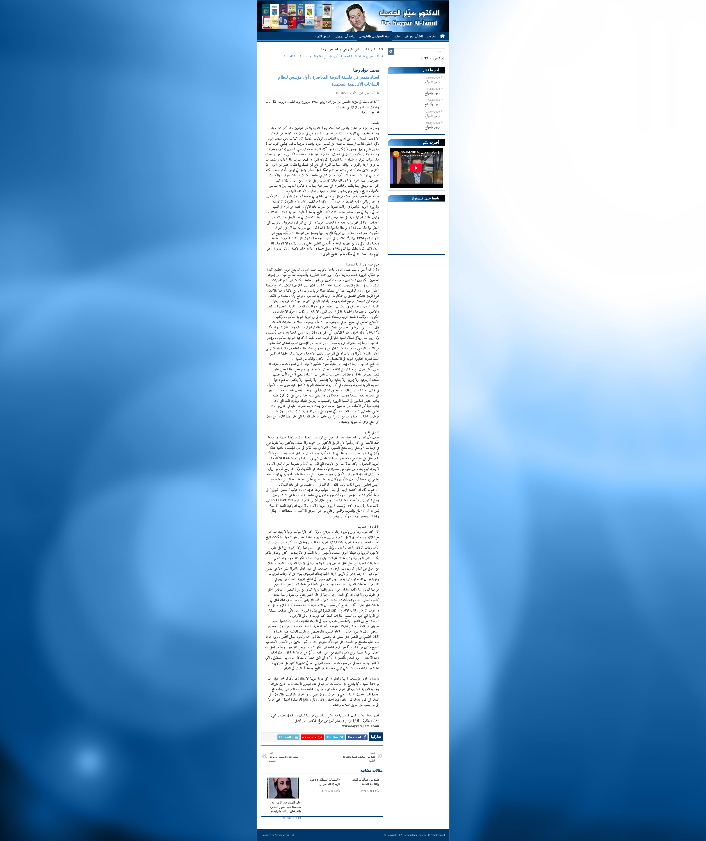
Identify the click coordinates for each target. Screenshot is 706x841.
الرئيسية (442, 36)
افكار (397, 36)
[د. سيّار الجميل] (353, 16)
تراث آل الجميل (345, 36)
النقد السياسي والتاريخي (375, 36)
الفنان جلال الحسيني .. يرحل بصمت (284, 757)
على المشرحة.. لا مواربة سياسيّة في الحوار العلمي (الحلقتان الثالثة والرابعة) (285, 807)
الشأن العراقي (413, 36)
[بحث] (391, 51)
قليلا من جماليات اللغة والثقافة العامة (359, 757)
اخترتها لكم (324, 36)
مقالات (431, 36)
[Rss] (293, 835)
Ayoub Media (282, 835)
